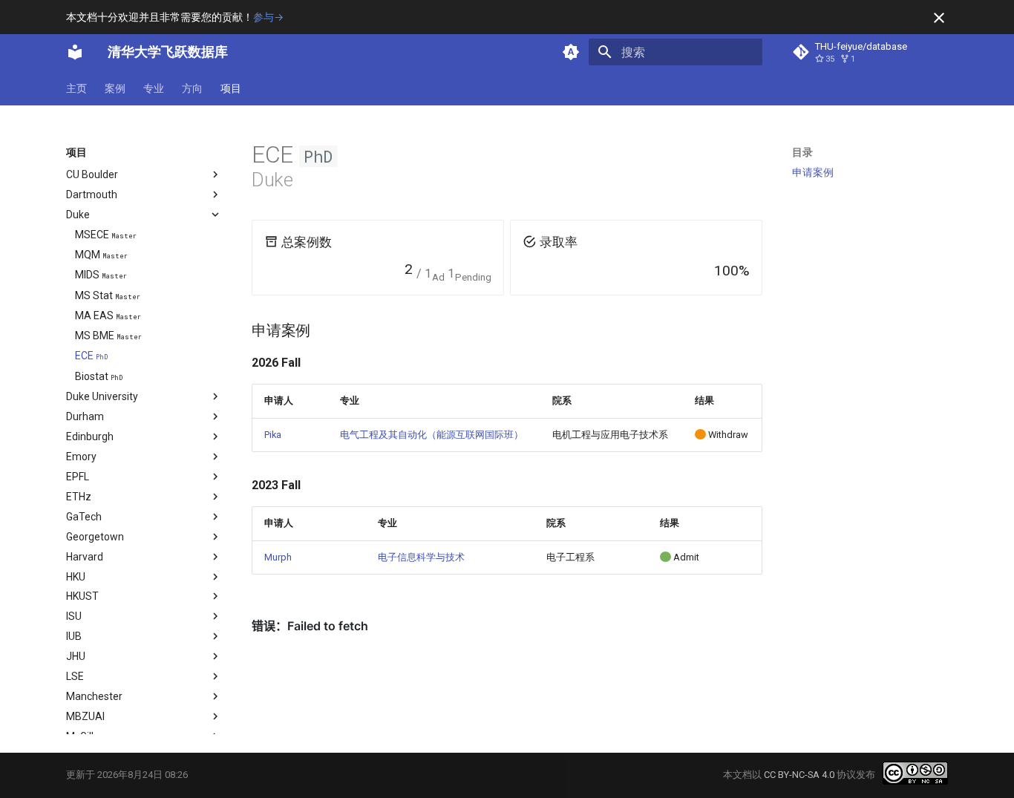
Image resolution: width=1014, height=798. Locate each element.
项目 (230, 88)
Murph (278, 557)
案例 (115, 88)
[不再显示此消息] (939, 18)
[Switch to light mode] (571, 52)
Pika (272, 434)
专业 (153, 88)
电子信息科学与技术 (421, 557)
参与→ (268, 17)
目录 (802, 152)
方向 (192, 88)
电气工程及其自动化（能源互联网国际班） (431, 434)
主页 (76, 88)
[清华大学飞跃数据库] (75, 52)
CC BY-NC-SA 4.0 (799, 774)
